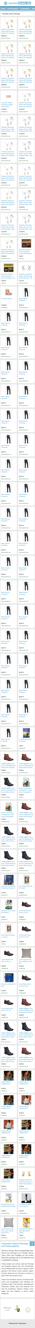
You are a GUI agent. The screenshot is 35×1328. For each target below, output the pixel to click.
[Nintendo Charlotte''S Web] (9, 978)
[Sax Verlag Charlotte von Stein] (9, 929)
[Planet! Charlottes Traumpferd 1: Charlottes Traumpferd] (26, 782)
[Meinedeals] (17, 6)
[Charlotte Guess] (9, 292)
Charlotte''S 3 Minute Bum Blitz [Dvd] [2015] (26, 1230)
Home (3, 8)
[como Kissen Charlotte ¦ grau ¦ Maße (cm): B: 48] (9, 1222)
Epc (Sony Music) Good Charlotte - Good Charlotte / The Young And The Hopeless (8, 277)
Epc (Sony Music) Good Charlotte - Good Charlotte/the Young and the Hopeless (25, 253)
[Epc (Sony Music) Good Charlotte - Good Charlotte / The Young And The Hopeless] (9, 268)
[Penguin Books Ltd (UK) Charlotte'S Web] (9, 1198)
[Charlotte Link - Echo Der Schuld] (9, 904)
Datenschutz (13, 1323)
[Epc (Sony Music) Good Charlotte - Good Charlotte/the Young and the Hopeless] (26, 243)
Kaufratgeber (25, 8)
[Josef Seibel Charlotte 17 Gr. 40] (26, 929)
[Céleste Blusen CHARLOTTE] (9, 1076)
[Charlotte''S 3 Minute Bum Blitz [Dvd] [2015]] (26, 1222)
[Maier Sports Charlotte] (26, 292)
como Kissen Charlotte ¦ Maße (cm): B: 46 (26, 961)
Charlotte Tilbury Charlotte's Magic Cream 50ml (7, 104)
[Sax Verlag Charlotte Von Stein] (26, 880)
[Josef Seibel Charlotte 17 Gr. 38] (26, 978)
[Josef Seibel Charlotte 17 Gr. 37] (26, 904)
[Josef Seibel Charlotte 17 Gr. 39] (9, 1002)
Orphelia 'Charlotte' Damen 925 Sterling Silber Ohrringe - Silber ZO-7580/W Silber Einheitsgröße (26, 277)
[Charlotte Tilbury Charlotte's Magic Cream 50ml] (9, 96)
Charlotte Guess (6, 298)
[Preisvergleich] (32, 1243)
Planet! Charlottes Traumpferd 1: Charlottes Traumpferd (25, 790)
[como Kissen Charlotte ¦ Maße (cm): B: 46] (26, 953)
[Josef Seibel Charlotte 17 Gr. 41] (9, 953)
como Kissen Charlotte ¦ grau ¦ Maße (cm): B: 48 (7, 1230)
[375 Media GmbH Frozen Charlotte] (26, 1198)
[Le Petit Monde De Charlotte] (26, 733)
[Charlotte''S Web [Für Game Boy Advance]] (9, 880)
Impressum (22, 1323)
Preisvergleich (12, 8)
